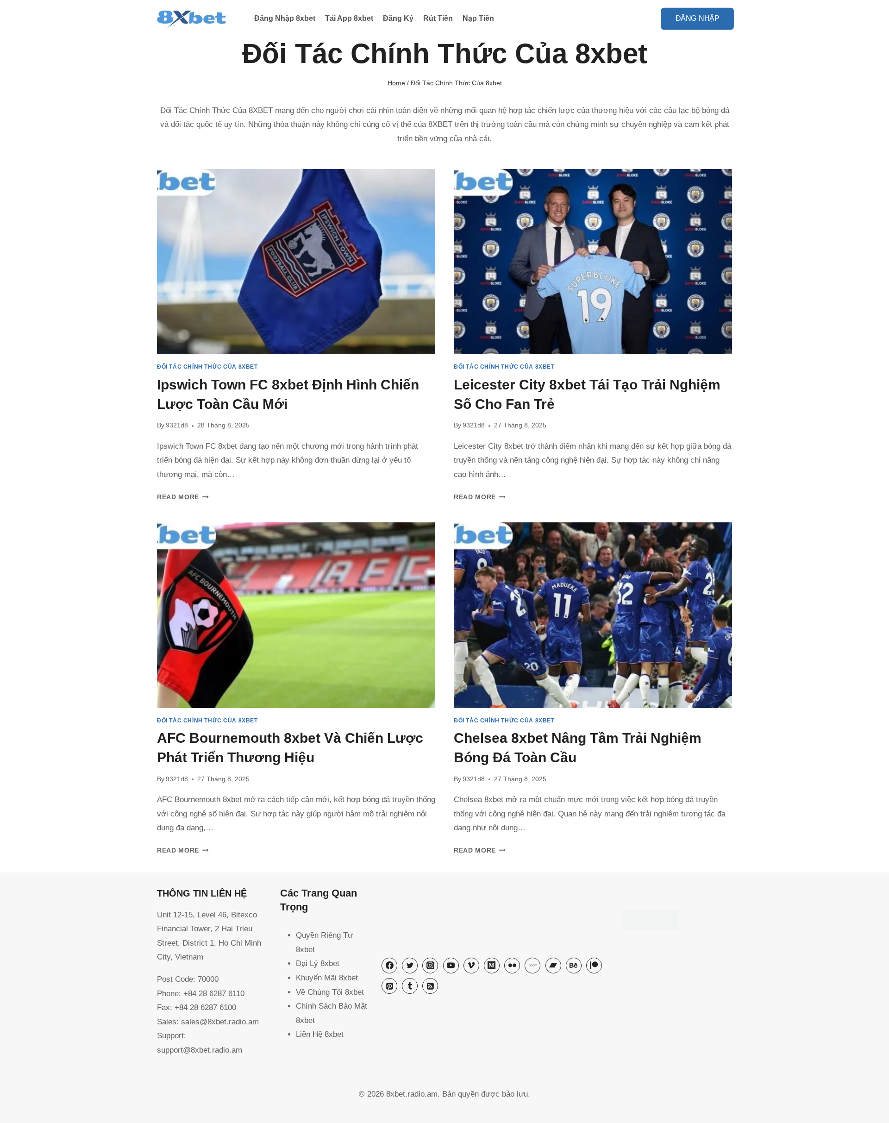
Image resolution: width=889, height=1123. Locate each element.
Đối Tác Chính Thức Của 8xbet (207, 367)
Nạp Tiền (478, 18)
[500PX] (532, 965)
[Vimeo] (471, 965)
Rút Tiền (438, 18)
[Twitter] (410, 965)
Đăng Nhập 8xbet (284, 18)
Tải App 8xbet (349, 18)
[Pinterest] (389, 986)
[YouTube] (451, 965)
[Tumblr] (410, 986)
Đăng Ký (398, 18)
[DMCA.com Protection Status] (677, 920)
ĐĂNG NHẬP (697, 18)
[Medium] (492, 965)
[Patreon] (594, 965)
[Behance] (574, 965)
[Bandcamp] (553, 965)
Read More (183, 497)
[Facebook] (389, 965)
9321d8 (177, 425)
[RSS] (430, 986)
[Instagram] (430, 965)
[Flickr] (512, 965)
